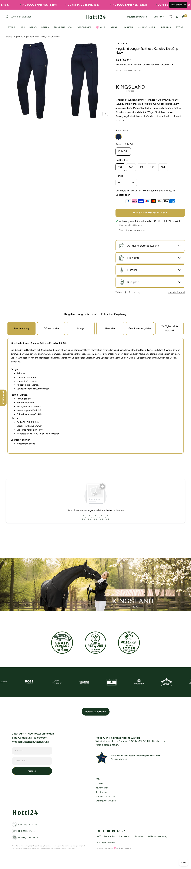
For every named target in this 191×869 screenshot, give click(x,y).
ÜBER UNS (165, 27)
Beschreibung (21, 328)
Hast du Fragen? (176, 292)
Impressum (124, 836)
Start (8, 36)
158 (152, 167)
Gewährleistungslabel (139, 328)
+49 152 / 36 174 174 (28, 824)
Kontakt (99, 783)
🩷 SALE (100, 27)
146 (131, 167)
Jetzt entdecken (178, 4)
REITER (45, 27)
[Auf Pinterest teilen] (129, 292)
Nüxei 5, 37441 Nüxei (28, 837)
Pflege (80, 328)
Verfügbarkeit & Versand (169, 328)
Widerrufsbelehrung (157, 836)
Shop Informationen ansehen (132, 230)
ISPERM (114, 27)
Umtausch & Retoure (105, 796)
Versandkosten (38, 846)
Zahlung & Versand (106, 842)
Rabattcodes (101, 792)
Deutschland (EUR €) (137, 16)
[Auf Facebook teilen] (125, 292)
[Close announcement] (189, 5)
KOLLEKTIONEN (146, 27)
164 (163, 167)
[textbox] (95, 343)
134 (120, 167)
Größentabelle (51, 328)
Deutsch (158, 16)
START (11, 27)
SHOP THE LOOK (63, 27)
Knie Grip (123, 151)
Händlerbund (139, 836)
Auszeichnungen (119, 759)
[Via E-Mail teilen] (139, 293)
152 (142, 167)
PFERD (33, 27)
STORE (179, 27)
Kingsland (121, 43)
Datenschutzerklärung (35, 741)
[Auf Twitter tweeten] (134, 292)
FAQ (98, 779)
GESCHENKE (84, 27)
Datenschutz (110, 836)
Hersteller (110, 328)
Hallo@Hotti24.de (26, 831)
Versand (137, 64)
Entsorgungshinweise (106, 801)
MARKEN (128, 27)
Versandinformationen (66, 848)
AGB (99, 836)
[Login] (177, 17)
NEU (22, 27)
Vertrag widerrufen (95, 711)
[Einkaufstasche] (183, 16)
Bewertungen (102, 788)
